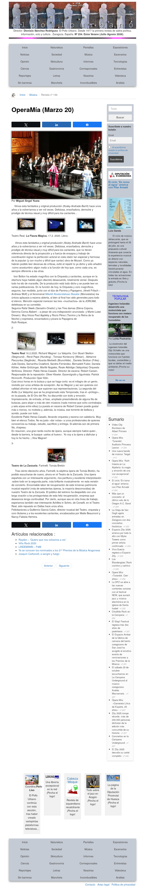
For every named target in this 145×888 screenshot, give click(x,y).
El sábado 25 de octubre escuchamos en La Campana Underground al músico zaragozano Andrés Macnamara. (120, 682)
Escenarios (120, 54)
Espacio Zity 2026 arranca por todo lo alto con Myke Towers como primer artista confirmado (121, 538)
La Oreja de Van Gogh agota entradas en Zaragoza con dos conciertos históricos (121, 518)
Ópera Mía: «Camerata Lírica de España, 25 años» (121, 705)
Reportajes (25, 75)
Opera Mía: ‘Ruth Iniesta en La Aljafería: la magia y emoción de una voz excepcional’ (121, 469)
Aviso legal (103, 884)
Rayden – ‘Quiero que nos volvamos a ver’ (42, 539)
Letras (56, 75)
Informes (88, 61)
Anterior (48, 565)
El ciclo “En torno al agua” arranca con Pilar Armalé (119, 184)
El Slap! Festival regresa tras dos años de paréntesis (121, 626)
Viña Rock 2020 (27, 543)
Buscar (120, 117)
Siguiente (64, 565)
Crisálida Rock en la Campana (121, 614)
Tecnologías (120, 61)
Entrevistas (120, 68)
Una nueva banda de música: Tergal (121, 454)
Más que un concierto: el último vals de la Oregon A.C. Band (121, 500)
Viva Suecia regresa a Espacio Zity (121, 552)
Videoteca (120, 75)
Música (88, 54)
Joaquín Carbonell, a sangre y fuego (39, 554)
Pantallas (88, 47)
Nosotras (88, 75)
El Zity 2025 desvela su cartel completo (120, 752)
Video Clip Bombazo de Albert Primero (120, 429)
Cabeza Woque (72, 780)
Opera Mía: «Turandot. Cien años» (120, 575)
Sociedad (56, 54)
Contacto (90, 884)
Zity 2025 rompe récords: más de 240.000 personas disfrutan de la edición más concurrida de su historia (121, 723)
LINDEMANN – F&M (30, 546)
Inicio (25, 47)
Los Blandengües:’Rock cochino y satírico (122, 563)
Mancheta (56, 82)
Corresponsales (88, 68)
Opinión (25, 61)
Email (111, 135)
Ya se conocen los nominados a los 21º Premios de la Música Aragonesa (59, 550)
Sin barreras (25, 82)
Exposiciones (120, 47)
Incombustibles (88, 82)
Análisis (120, 82)
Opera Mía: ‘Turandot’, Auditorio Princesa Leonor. (121, 442)
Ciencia (25, 68)
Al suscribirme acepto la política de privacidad (118, 150)
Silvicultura (57, 61)
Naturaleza (57, 47)
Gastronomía (56, 68)
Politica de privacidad (123, 884)
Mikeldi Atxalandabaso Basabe (62, 294)
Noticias (24, 54)
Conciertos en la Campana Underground (120, 741)
